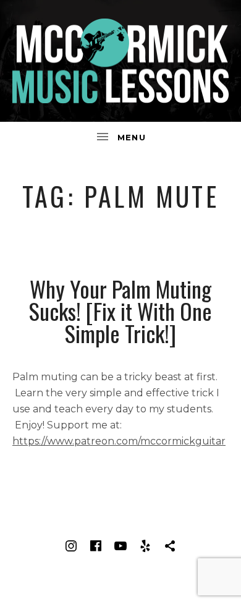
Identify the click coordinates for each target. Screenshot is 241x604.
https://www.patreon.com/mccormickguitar (119, 441)
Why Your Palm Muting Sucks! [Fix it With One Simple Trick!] (120, 310)
